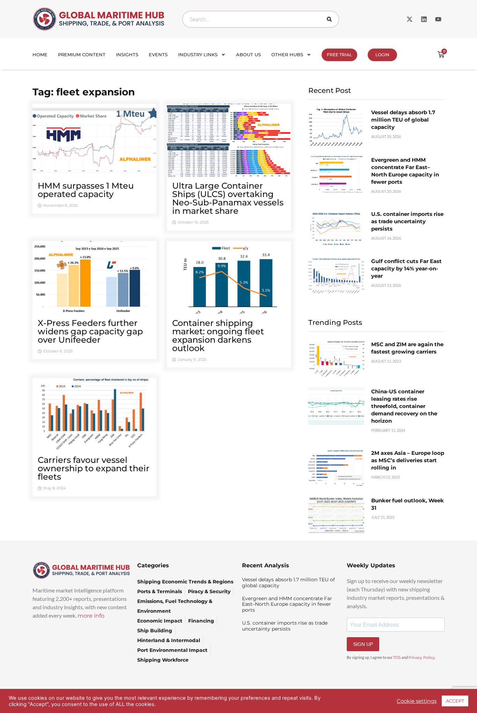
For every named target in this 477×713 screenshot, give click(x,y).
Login (382, 54)
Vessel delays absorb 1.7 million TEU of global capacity (403, 119)
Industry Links (198, 54)
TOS (397, 657)
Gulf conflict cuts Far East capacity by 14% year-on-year (406, 268)
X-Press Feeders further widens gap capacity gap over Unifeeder (90, 331)
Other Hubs (287, 54)
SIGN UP (363, 644)
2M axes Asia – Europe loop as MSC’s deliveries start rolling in (407, 460)
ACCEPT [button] (455, 701)
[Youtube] (438, 19)
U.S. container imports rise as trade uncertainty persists (407, 221)
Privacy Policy (422, 657)
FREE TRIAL (339, 54)
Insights (127, 54)
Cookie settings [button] (416, 701)
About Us (248, 54)
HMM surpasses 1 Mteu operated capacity (86, 190)
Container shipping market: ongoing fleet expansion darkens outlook (218, 335)
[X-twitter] (409, 19)
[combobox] (260, 19)
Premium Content (81, 54)
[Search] (331, 19)
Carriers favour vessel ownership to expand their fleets (93, 468)
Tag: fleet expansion (83, 92)
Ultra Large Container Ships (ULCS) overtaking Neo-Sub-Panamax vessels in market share (228, 198)
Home (39, 54)
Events (158, 54)
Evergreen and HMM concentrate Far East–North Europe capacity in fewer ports (287, 604)
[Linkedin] (424, 19)
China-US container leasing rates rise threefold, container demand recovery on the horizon (404, 406)
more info (91, 615)
